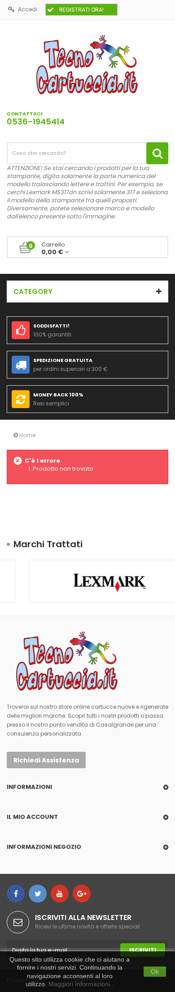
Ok (155, 971)
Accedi (27, 9)
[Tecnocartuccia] (87, 64)
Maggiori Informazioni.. (81, 984)
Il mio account (32, 817)
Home (26, 435)
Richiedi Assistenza (46, 760)
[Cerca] (157, 153)
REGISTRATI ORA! (81, 9)
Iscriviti (142, 950)
